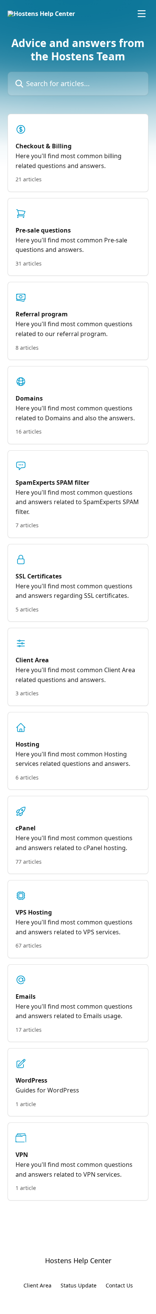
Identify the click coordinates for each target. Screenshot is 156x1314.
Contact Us (119, 1285)
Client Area (37, 1285)
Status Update (79, 1285)
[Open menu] (141, 13)
